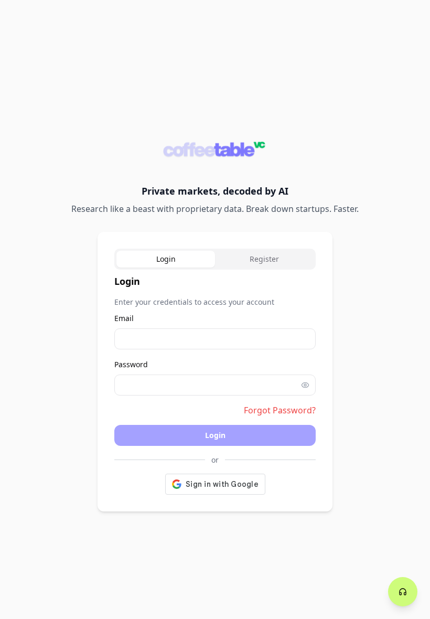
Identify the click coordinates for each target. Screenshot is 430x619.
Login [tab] (166, 259)
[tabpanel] (215, 384)
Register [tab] (264, 259)
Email (124, 318)
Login (215, 435)
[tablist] (215, 259)
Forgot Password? (280, 410)
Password (131, 364)
